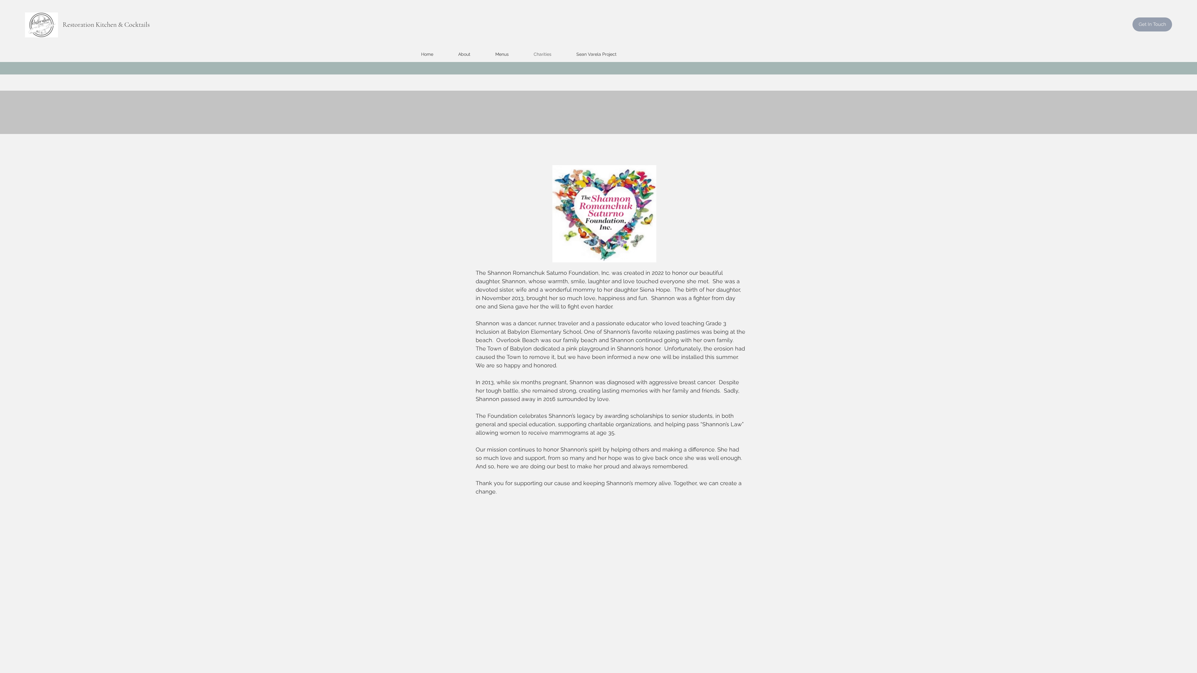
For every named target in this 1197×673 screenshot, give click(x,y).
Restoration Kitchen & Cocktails (106, 25)
